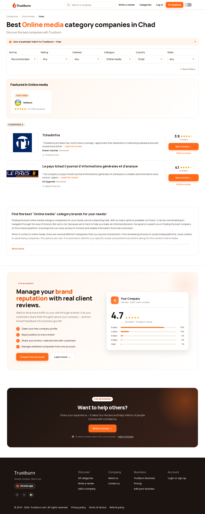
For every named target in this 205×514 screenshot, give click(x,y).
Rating (44, 52)
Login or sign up (177, 478)
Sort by (13, 52)
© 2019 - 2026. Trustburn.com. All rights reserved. (41, 507)
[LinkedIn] (31, 495)
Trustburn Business (144, 478)
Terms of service (97, 507)
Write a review (127, 4)
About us (113, 478)
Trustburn (24, 473)
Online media (28, 16)
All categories (85, 478)
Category (109, 52)
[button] (23, 59)
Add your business (144, 488)
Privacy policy (78, 507)
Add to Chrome (125, 436)
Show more (18, 249)
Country (140, 52)
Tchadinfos (51, 135)
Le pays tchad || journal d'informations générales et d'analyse (90, 166)
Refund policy (117, 507)
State (170, 52)
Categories (145, 4)
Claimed (77, 52)
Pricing (138, 483)
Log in (159, 4)
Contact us (114, 483)
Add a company (86, 488)
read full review (73, 146)
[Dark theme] (188, 5)
